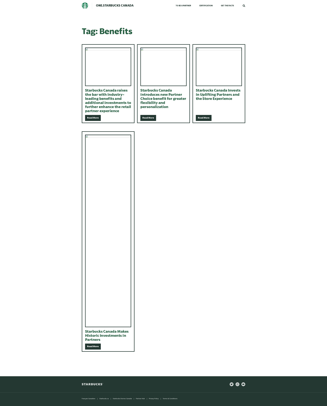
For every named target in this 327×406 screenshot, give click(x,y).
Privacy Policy (154, 398)
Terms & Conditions (170, 398)
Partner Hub (140, 398)
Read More (93, 118)
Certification (206, 6)
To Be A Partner (183, 6)
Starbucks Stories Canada (122, 398)
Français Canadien (88, 398)
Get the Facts (227, 6)
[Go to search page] (242, 5)
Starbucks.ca (104, 398)
